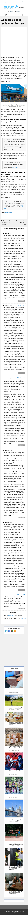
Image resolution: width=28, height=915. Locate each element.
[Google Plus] (12, 631)
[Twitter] (6, 631)
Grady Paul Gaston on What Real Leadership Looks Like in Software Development (15, 690)
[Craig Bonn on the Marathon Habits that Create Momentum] (14, 785)
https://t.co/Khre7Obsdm (9, 166)
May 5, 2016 (15, 167)
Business (10, 16)
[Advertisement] (14, 42)
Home (2, 16)
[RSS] (15, 631)
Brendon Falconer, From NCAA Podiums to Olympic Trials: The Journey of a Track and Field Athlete (16, 843)
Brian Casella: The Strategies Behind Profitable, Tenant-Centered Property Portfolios (16, 723)
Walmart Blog (8, 212)
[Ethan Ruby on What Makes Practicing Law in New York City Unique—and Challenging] (14, 808)
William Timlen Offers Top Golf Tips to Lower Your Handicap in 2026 (15, 708)
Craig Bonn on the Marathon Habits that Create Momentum (15, 795)
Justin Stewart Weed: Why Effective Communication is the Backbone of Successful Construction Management (15, 868)
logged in (10, 615)
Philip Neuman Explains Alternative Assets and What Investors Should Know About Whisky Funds (15, 747)
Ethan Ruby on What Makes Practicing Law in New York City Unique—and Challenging (15, 819)
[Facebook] (9, 631)
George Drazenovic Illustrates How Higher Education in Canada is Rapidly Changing (15, 892)
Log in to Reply (21, 300)
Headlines (5, 16)
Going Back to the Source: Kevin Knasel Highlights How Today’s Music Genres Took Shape (15, 771)
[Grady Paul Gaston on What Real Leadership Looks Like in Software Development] (14, 679)
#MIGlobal (22, 205)
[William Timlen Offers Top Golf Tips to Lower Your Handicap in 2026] (14, 700)
